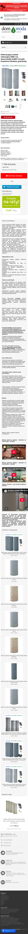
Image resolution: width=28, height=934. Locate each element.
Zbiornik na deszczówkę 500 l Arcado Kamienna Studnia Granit (14, 708)
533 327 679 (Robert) (8, 839)
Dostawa (9, 851)
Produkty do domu (5, 898)
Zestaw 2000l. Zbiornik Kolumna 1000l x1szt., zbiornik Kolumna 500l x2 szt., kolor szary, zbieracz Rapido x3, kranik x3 (14, 733)
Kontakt (24, 23)
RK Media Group (23, 929)
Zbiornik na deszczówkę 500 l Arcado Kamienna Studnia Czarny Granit (14, 682)
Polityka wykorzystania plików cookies (9, 921)
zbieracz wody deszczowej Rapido (11, 141)
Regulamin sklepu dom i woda (7, 917)
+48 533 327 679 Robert (7, 193)
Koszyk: (8, 42)
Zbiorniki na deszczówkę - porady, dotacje (10, 909)
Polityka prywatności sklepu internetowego (10, 918)
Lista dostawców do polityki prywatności (9, 920)
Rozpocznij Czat (10, 931)
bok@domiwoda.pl (7, 845)
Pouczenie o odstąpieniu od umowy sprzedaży (11, 922)
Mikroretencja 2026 (8, 14)
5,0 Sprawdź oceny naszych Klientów (14, 1)
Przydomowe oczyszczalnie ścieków (8, 911)
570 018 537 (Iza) (7, 842)
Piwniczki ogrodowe (5, 913)
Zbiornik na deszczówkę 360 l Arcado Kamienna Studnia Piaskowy (14, 656)
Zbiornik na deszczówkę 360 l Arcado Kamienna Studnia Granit (14, 630)
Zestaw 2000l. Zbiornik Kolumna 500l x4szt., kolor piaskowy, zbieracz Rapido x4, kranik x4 (14, 821)
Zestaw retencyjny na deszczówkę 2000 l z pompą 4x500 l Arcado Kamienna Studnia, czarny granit (14, 759)
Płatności (9, 860)
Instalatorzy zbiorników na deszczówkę (9, 910)
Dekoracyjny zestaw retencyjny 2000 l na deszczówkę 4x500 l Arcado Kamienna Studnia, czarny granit (14, 553)
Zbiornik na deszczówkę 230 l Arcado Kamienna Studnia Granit (14, 579)
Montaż (8, 871)
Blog (2, 905)
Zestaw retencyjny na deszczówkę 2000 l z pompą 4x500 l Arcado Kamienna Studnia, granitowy (14, 785)
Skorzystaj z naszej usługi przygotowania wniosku (11, 347)
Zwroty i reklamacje (5, 925)
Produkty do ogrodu (5, 897)
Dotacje (8, 881)
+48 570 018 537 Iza (6, 194)
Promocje (3, 894)
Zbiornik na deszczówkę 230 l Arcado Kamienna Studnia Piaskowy (14, 604)
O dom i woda (4, 899)
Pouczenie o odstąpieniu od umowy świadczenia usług (12, 923)
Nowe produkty (4, 895)
